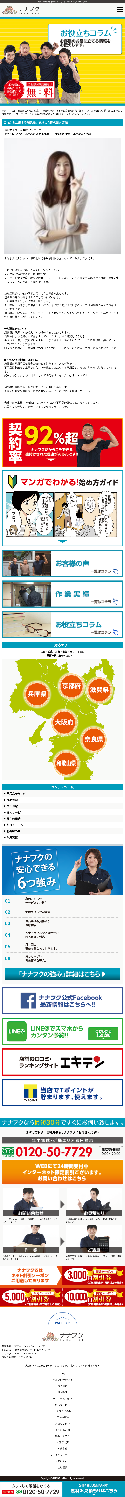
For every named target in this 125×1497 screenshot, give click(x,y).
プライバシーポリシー (62, 1454)
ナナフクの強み (62, 1411)
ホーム (62, 1373)
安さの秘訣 (14, 818)
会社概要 (62, 1467)
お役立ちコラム (13, 130)
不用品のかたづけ (62, 1379)
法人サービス (15, 812)
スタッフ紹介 (62, 1423)
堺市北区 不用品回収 (52, 134)
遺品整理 (12, 799)
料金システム (15, 825)
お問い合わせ (62, 1461)
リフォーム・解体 (62, 1398)
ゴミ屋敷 (12, 806)
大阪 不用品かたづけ (78, 134)
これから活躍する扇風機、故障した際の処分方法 (35, 122)
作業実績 (12, 837)
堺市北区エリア (32, 130)
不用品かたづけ (16, 793)
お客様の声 (14, 831)
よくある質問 (62, 1429)
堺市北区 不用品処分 (25, 134)
